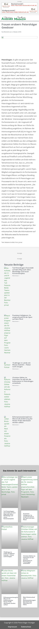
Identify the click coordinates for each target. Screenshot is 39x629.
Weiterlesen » (15, 275)
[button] (32, 18)
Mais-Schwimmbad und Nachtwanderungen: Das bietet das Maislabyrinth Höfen (29, 600)
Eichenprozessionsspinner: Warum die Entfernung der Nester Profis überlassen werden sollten (22, 419)
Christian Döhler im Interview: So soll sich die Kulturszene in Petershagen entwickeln (22, 380)
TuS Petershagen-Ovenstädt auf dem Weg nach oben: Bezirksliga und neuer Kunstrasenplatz (22, 270)
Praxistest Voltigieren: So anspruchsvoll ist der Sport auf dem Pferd (22, 317)
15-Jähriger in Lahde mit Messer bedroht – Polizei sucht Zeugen (21, 365)
